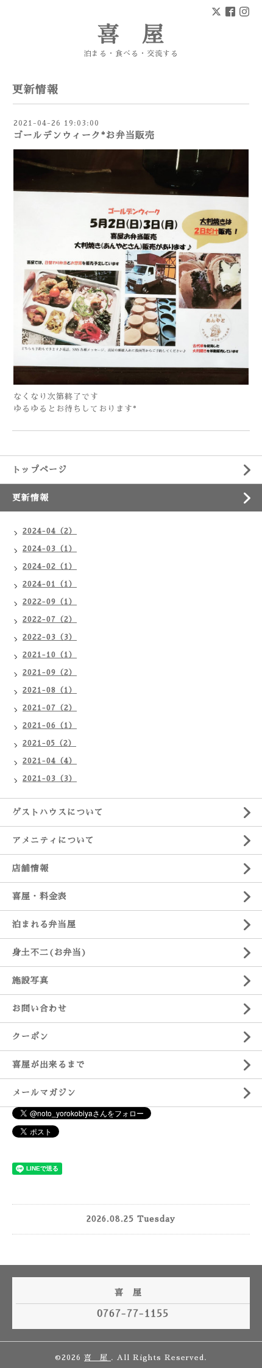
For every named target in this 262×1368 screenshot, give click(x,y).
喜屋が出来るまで (48, 1064)
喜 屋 (131, 35)
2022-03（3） (50, 637)
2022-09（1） (50, 601)
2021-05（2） (49, 743)
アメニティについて (53, 840)
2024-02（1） (50, 566)
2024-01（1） (50, 584)
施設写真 (30, 980)
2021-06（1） (50, 725)
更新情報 (30, 497)
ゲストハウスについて (58, 812)
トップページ (39, 469)
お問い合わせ (39, 1008)
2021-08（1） (50, 690)
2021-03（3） (50, 778)
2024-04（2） (50, 531)
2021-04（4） (50, 760)
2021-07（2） (50, 707)
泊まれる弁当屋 (44, 924)
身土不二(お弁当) (49, 952)
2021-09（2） (50, 672)
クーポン (30, 1036)
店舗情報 (30, 868)
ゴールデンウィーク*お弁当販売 (84, 135)
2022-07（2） (50, 619)
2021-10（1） (50, 654)
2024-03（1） (50, 548)
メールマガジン (44, 1092)
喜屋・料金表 (39, 896)
